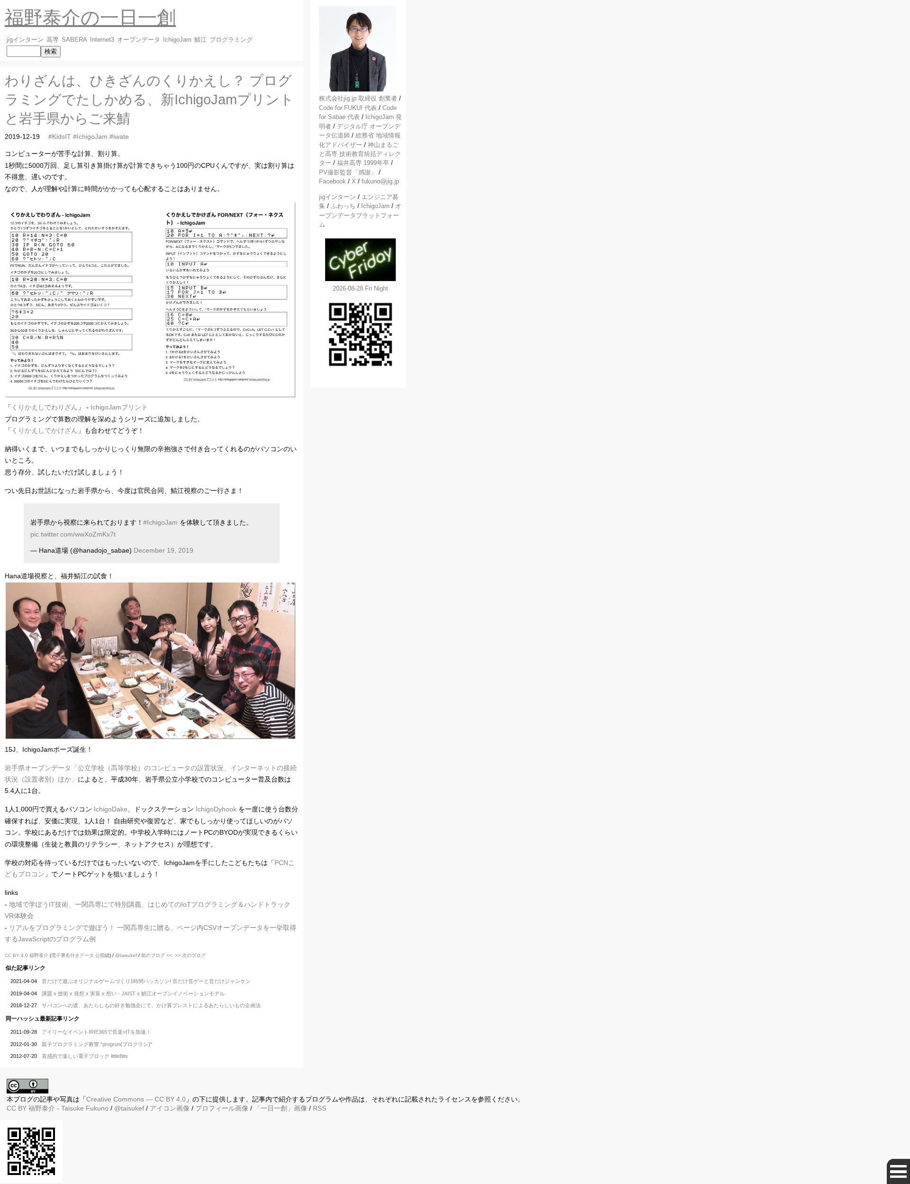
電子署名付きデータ (72, 955)
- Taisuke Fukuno (68, 1108)
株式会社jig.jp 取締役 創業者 (358, 98)
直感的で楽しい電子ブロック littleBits (85, 1056)
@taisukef (126, 955)
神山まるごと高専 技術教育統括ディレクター (360, 154)
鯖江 (200, 39)
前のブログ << (156, 955)
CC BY (17, 1108)
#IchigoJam (90, 136)
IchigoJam (177, 39)
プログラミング (231, 39)
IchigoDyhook (216, 809)
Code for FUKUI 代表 (348, 107)
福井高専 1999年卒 (363, 162)
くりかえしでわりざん (44, 407)
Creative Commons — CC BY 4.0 (136, 1099)
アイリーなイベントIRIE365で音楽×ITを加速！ (96, 1032)
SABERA (74, 39)
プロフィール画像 (221, 1108)
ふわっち (343, 205)
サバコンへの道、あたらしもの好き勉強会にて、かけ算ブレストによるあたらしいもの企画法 (151, 1005)
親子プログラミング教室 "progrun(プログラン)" (97, 1044)
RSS (319, 1108)
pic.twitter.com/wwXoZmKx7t (73, 534)
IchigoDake (110, 809)
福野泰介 (38, 955)
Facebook (332, 181)
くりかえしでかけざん (44, 430)
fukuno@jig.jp (380, 181)
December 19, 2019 (163, 550)
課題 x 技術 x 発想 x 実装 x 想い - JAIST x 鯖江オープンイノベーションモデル (133, 993)
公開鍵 (102, 955)
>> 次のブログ (190, 955)
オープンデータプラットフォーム (360, 215)
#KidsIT (59, 136)
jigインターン (25, 39)
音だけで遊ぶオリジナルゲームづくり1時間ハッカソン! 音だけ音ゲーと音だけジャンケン (146, 981)
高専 (52, 39)
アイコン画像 (170, 1108)
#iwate (119, 136)
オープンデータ (138, 39)
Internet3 (102, 39)
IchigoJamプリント (119, 407)
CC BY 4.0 (17, 955)
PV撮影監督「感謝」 (348, 172)
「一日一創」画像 (280, 1108)
